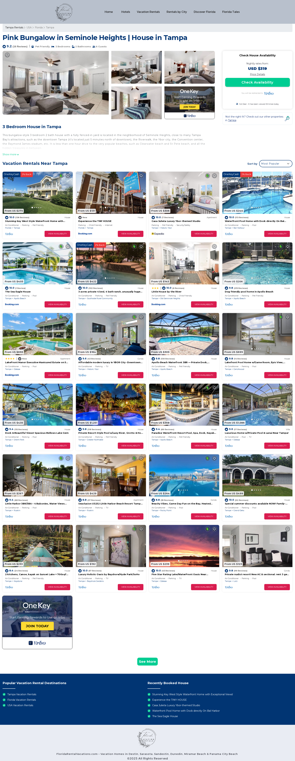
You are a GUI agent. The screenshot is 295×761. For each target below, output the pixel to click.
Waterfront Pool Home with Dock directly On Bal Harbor (186, 710)
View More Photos (17, 110)
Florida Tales (231, 11)
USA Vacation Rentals (20, 705)
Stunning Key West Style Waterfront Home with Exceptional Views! (192, 694)
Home (109, 11)
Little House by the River (166, 291)
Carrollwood (239, 369)
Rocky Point (165, 510)
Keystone (18, 581)
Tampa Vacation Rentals (21, 694)
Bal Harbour (239, 228)
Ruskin (17, 510)
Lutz (235, 581)
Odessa (17, 369)
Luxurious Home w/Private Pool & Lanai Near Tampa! (256, 432)
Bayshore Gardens (95, 581)
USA (29, 27)
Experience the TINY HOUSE (94, 221)
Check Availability (257, 82)
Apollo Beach (20, 298)
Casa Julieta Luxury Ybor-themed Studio (176, 221)
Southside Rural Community (100, 298)
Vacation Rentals (148, 11)
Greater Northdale (95, 439)
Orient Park (19, 439)
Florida (39, 27)
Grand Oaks (239, 510)
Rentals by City (177, 11)
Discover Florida (204, 11)
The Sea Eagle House (18, 291)
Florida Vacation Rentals (21, 699)
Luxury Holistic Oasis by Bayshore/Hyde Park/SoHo (109, 574)
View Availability (57, 233)
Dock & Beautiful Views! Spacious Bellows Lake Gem (36, 432)
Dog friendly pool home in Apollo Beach (249, 291)
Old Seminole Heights (170, 298)
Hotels (125, 11)
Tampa (50, 27)
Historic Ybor (166, 228)
